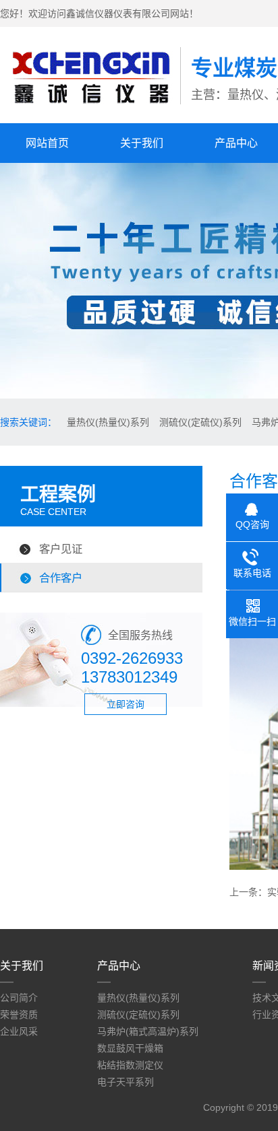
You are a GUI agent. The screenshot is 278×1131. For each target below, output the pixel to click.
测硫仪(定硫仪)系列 (200, 422)
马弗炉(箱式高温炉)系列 (147, 1031)
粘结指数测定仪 (130, 1065)
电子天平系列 (125, 1081)
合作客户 (60, 578)
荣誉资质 (19, 1014)
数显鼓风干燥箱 (130, 1048)
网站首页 (47, 143)
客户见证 (60, 549)
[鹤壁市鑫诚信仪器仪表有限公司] (90, 108)
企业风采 (19, 1031)
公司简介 (19, 997)
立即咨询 (125, 704)
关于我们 (141, 143)
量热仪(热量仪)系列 (108, 422)
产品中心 (118, 965)
